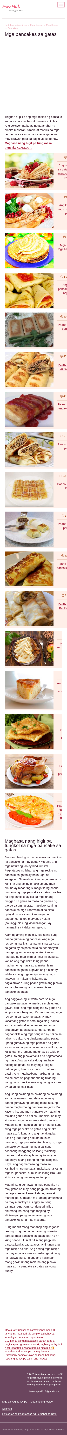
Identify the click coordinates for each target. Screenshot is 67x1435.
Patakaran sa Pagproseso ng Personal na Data (29, 1414)
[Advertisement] (33, 70)
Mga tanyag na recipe (14, 1401)
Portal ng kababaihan (16, 25)
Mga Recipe (36, 25)
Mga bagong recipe (41, 1401)
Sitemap (7, 1408)
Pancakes (13, 28)
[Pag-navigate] (61, 4)
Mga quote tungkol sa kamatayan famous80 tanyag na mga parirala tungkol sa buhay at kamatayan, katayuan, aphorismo (30, 1334)
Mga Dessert (52, 25)
